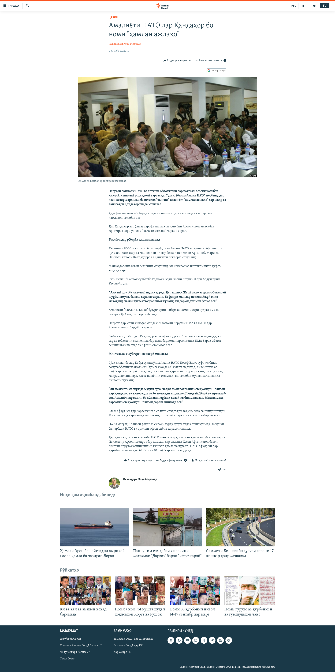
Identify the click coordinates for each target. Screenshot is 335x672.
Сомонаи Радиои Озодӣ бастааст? (81, 645)
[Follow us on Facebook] (179, 640)
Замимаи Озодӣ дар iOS (128, 645)
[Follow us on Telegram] (212, 640)
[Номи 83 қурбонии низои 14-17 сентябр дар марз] (195, 590)
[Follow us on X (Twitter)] (204, 640)
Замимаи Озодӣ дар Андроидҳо (133, 638)
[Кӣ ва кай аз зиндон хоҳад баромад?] (85, 590)
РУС (293, 6)
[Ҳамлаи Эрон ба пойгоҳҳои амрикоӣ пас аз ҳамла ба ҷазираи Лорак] (94, 527)
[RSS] (220, 640)
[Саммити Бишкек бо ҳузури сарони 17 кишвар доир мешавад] (240, 527)
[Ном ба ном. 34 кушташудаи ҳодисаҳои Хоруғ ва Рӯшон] (140, 590)
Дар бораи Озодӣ (70, 638)
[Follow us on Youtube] (187, 640)
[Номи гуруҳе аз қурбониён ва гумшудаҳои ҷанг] (249, 590)
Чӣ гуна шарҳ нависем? (75, 652)
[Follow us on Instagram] (195, 640)
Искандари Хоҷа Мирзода (125, 44)
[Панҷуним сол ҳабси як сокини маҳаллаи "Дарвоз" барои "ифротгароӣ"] (167, 527)
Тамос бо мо (67, 658)
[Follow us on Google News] (171, 640)
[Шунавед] (314, 6)
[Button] (177, 60)
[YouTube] (304, 6)
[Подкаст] (228, 640)
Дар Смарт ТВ (122, 652)
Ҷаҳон (113, 17)
